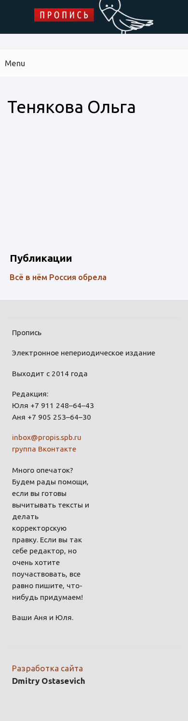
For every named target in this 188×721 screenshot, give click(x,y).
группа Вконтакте (44, 449)
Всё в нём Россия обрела (58, 277)
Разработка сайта (47, 668)
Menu (15, 63)
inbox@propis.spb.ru (46, 437)
